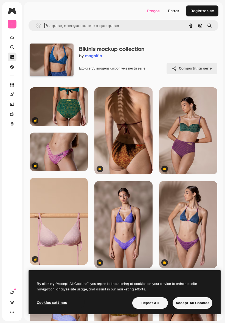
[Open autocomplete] (36, 26)
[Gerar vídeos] (12, 114)
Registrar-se (202, 10)
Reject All (150, 303)
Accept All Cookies (192, 303)
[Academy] (12, 302)
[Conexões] (12, 292)
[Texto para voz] (12, 124)
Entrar (173, 10)
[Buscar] (12, 47)
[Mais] (12, 312)
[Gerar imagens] (12, 104)
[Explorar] (12, 66)
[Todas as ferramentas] (12, 84)
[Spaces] (12, 94)
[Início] (12, 37)
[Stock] (12, 57)
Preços (153, 10)
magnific (93, 55)
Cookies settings (52, 302)
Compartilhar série (195, 68)
